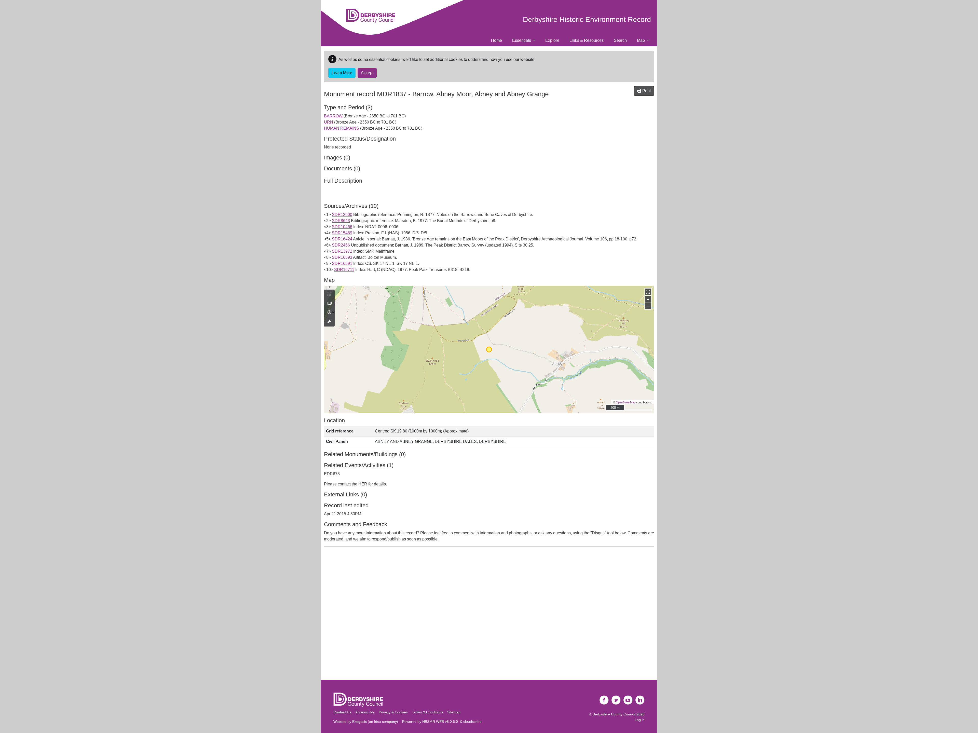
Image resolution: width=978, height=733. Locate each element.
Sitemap (453, 712)
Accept (367, 73)
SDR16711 (344, 269)
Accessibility (365, 712)
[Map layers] (329, 294)
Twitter (616, 700)
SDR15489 (342, 233)
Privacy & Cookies (393, 712)
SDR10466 (342, 227)
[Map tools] (329, 321)
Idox (377, 722)
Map (641, 40)
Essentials (522, 40)
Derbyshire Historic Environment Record (587, 19)
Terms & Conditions (427, 712)
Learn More (342, 73)
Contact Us (342, 712)
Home (496, 40)
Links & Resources (586, 40)
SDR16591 (342, 263)
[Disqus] (489, 614)
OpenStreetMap (625, 402)
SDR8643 (341, 221)
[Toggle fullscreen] (648, 292)
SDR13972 (342, 251)
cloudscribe (472, 722)
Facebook (604, 700)
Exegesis (359, 722)
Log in (640, 720)
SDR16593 (342, 257)
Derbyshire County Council (613, 714)
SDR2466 (341, 245)
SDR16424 (342, 239)
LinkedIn (640, 700)
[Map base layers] (329, 303)
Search (620, 40)
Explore (552, 40)
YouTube (628, 700)
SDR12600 (342, 214)
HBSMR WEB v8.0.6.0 (441, 722)
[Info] (329, 312)
